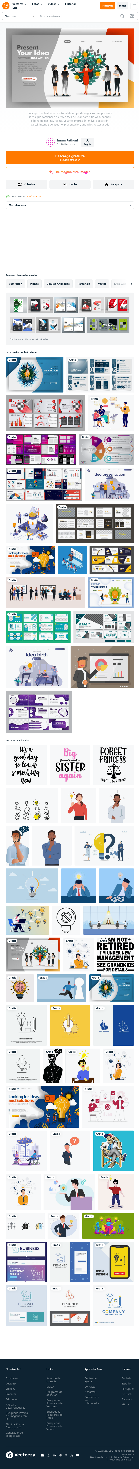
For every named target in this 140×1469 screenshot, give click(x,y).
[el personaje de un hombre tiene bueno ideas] (116, 1190)
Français (124, 1397)
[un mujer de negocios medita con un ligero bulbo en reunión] (108, 919)
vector (102, 282)
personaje (84, 282)
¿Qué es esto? (34, 196)
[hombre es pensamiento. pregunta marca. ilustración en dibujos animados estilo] (53, 1064)
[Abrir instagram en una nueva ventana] (48, 1454)
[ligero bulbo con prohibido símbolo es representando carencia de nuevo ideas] (66, 919)
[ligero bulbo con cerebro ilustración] (20, 986)
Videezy (10, 1387)
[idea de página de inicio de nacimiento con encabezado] (37, 666)
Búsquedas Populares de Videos (53, 1424)
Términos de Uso (122, 1455)
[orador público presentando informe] (72, 558)
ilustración (15, 282)
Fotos (35, 4)
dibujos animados (58, 282)
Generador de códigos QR (14, 1432)
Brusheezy (12, 1376)
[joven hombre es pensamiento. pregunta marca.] (116, 804)
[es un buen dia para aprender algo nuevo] (26, 763)
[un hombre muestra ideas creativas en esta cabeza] (113, 1149)
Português (125, 1387)
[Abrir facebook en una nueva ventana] (42, 1454)
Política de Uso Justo (117, 1460)
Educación (12, 1397)
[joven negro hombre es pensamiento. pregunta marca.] (52, 844)
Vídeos (52, 4)
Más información (18, 203)
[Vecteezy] (5, 5)
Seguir (87, 144)
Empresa (11, 1392)
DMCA (49, 1384)
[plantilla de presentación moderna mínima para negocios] (103, 625)
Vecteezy (11, 1381)
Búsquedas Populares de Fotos (53, 1413)
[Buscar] (122, 16)
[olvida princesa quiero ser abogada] (113, 763)
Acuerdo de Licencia (52, 1378)
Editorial (70, 4)
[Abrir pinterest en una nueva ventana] (60, 1454)
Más (15, 7)
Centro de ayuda (89, 1378)
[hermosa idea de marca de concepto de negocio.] (26, 1260)
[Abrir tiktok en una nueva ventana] (66, 1454)
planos (34, 282)
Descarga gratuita (70, 157)
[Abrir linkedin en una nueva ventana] (54, 1454)
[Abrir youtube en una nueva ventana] (77, 1454)
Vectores (17, 4)
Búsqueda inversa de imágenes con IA (17, 1414)
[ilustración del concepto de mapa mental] (78, 953)
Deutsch (124, 1392)
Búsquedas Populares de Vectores (53, 1401)
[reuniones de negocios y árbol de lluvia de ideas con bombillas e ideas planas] (26, 1149)
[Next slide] (125, 282)
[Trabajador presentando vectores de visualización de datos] (102, 666)
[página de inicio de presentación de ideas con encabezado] (109, 482)
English (123, 1376)
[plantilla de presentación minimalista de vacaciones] (95, 521)
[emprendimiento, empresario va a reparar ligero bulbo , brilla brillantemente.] (32, 884)
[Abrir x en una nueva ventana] (71, 1454)
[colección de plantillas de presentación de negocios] (39, 711)
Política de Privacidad (119, 1457)
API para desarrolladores (15, 1404)
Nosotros (88, 1390)
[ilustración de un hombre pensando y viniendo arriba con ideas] (82, 1064)
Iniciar (122, 5)
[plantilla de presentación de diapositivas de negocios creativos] (38, 625)
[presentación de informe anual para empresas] (45, 411)
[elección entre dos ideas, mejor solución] (108, 1224)
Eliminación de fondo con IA (15, 1424)
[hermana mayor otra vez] (70, 763)
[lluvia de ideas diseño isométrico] (29, 521)
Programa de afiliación (53, 1391)
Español (124, 1381)
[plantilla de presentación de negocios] (112, 558)
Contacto (88, 1384)
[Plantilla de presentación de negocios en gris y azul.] (100, 373)
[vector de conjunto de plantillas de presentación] (41, 447)
